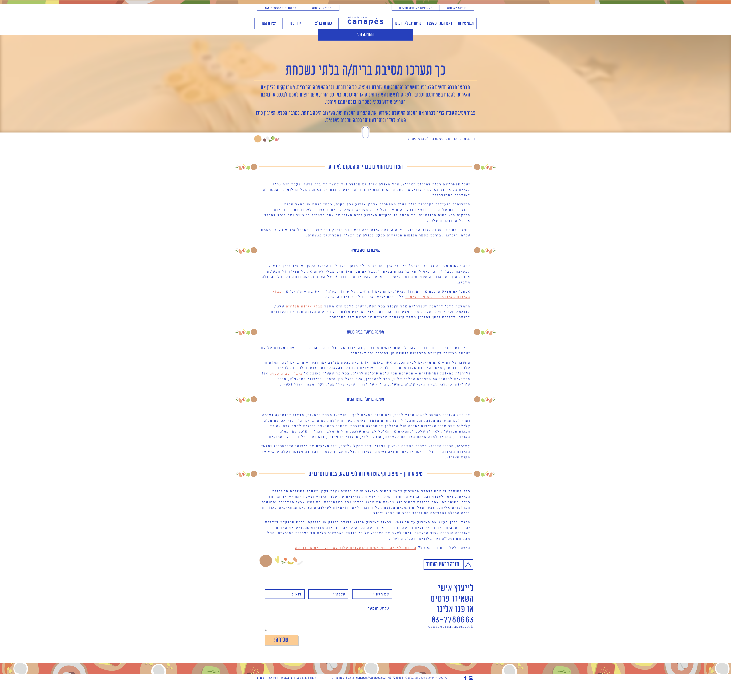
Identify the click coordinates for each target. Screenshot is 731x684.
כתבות (260, 677)
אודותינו (296, 23)
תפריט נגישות (321, 8)
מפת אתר (284, 677)
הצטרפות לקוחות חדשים (415, 8)
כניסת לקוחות (456, 8)
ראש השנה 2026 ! (439, 23)
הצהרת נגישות (299, 677)
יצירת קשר (268, 23)
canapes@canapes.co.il (451, 627)
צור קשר (272, 677)
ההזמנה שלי (365, 35)
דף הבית (469, 138)
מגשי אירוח (466, 23)
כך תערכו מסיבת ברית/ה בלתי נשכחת (366, 70)
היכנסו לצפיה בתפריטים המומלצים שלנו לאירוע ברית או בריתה (355, 547)
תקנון (313, 677)
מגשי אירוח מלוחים (304, 306)
